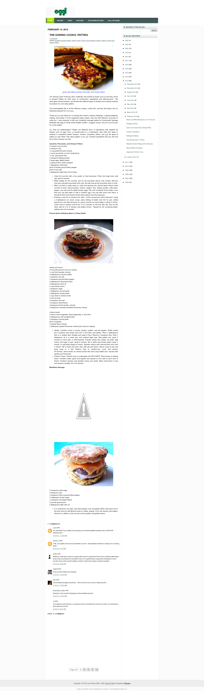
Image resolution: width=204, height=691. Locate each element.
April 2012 (130, 108)
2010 (127, 166)
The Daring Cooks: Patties (68, 34)
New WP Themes (88, 689)
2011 (127, 162)
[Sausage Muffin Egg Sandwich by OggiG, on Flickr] (83, 486)
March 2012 (131, 112)
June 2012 (131, 100)
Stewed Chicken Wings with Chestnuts (139, 144)
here (72, 111)
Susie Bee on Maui (59, 590)
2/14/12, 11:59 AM (60, 536)
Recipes (60, 20)
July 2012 (130, 96)
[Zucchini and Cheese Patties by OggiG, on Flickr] (83, 90)
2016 (127, 64)
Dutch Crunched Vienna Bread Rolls (138, 127)
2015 (127, 68)
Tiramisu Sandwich (132, 132)
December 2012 (132, 84)
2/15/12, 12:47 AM (60, 596)
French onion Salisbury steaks (91, 40)
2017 (127, 60)
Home (50, 20)
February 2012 (132, 116)
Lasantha (105, 689)
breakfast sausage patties (63, 40)
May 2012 (130, 104)
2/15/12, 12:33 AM (60, 585)
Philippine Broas (132, 123)
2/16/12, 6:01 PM (59, 609)
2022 (127, 40)
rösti (106, 134)
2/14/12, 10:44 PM (60, 574)
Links (70, 20)
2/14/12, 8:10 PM (59, 548)
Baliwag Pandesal (132, 136)
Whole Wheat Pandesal (134, 148)
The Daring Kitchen (96, 20)
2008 (127, 174)
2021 (127, 44)
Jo (54, 601)
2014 (127, 72)
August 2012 (131, 92)
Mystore (79, 20)
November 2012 (132, 88)
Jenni (55, 527)
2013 (127, 76)
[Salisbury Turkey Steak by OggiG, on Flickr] (83, 263)
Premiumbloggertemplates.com (118, 689)
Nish (54, 580)
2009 (127, 170)
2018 (127, 56)
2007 (127, 178)
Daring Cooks (76, 40)
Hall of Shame (114, 20)
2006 (127, 182)
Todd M (55, 569)
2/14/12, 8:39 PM (59, 564)
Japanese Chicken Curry (134, 152)
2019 (127, 52)
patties (103, 40)
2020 (127, 48)
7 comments (53, 38)
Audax (55, 554)
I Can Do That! (110, 683)
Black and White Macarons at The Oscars (140, 119)
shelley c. (56, 540)
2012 (127, 80)
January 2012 (132, 157)
